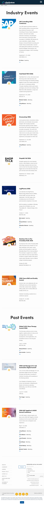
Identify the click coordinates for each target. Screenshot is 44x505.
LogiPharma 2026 (24, 188)
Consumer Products (31, 471)
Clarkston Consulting (8, 3)
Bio (20, 62)
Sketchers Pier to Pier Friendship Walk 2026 (26, 240)
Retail (29, 472)
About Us (4, 476)
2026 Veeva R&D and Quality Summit (28, 279)
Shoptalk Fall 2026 (25, 158)
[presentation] (35, 475)
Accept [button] (22, 502)
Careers (4, 469)
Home (2, 5)
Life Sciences (30, 469)
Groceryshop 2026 (25, 117)
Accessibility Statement (5, 483)
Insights (4, 464)
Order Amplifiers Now (6, 479)
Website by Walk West (38, 493)
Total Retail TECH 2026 (26, 74)
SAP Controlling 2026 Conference (25, 22)
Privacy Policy (5, 471)
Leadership (4, 467)
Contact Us (4, 473)
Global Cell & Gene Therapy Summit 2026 (27, 327)
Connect (22, 466)
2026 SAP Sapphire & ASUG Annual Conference (28, 411)
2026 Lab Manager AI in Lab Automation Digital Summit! (28, 366)
